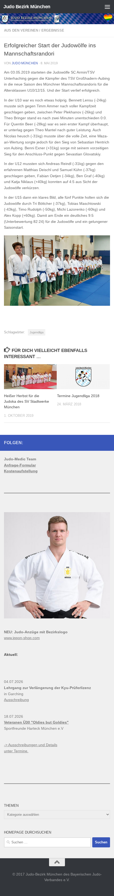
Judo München (25, 63)
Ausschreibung (16, 700)
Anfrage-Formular (20, 465)
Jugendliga (36, 332)
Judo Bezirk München (26, 6)
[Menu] (107, 6)
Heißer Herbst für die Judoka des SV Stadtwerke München (26, 401)
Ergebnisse (52, 30)
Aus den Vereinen (21, 30)
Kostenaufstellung (21, 471)
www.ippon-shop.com (22, 638)
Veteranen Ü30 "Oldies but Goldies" (36, 722)
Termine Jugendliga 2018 (78, 396)
